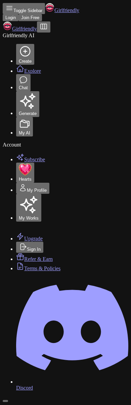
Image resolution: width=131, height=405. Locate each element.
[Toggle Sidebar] (43, 27)
